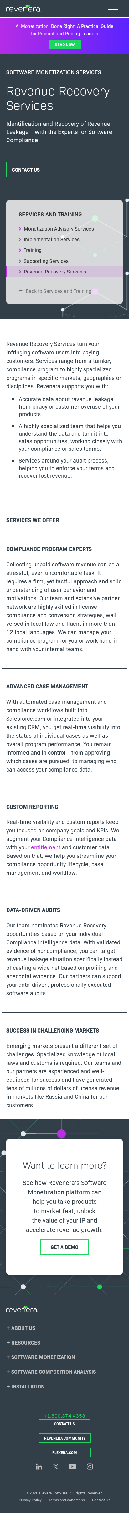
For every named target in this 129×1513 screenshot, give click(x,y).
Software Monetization (43, 1356)
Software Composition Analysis (53, 1371)
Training (33, 249)
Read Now (65, 44)
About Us (23, 1327)
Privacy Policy (30, 1499)
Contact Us (26, 169)
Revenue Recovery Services (55, 271)
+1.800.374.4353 (64, 1415)
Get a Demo (64, 1246)
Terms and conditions (67, 1499)
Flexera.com (64, 1452)
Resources (25, 1342)
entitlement (46, 847)
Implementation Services (52, 239)
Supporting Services (46, 260)
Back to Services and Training (58, 290)
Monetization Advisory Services (59, 228)
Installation (27, 1386)
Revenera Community (64, 1438)
